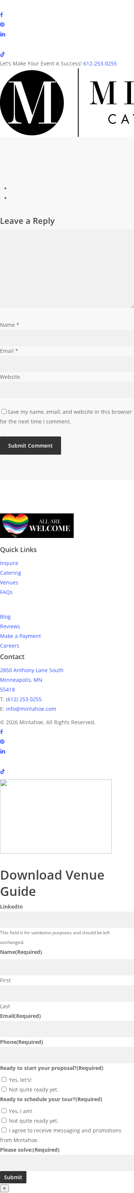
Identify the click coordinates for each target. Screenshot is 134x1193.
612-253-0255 (100, 63)
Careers (9, 645)
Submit (13, 1177)
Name (9, 324)
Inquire (9, 563)
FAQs (6, 592)
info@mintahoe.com (31, 708)
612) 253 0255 (24, 699)
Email (9, 350)
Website (10, 376)
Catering (10, 572)
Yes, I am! (20, 1111)
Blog (5, 616)
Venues (9, 582)
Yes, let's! (20, 1079)
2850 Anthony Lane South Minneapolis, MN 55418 (32, 680)
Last (5, 1006)
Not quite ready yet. (33, 1089)
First (5, 980)
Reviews (10, 626)
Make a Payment (20, 635)
